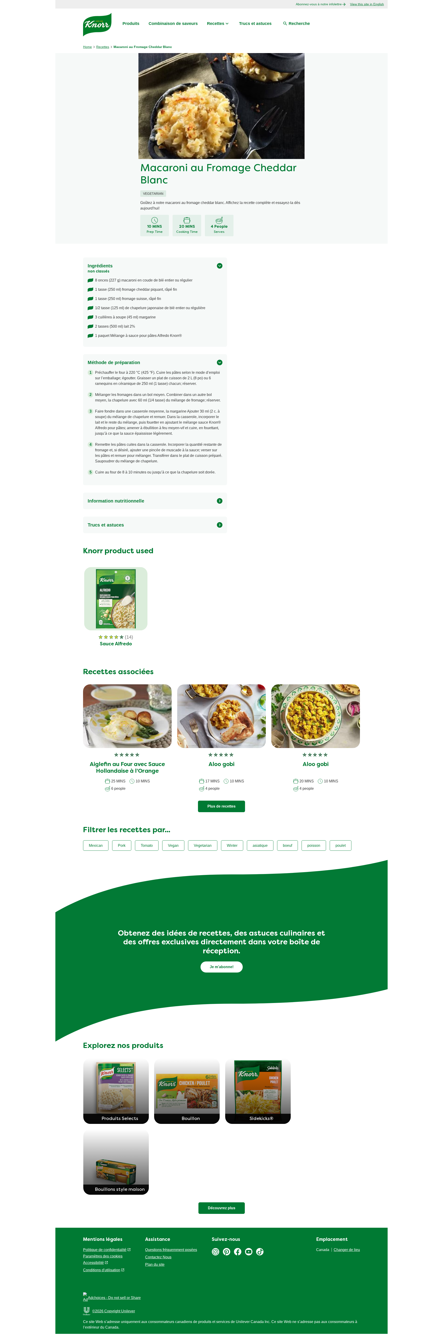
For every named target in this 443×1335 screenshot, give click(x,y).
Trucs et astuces (255, 23)
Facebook (237, 1251)
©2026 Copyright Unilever (113, 1311)
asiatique (260, 845)
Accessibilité (93, 1263)
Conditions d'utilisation (101, 1270)
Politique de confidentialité (104, 1250)
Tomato (147, 845)
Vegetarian (203, 845)
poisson (313, 845)
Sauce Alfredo (116, 644)
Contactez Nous (158, 1257)
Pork (122, 845)
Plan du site (155, 1264)
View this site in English (367, 4)
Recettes (215, 23)
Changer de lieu (347, 1250)
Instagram (215, 1251)
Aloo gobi (221, 764)
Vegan (173, 845)
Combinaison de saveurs (173, 23)
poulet (340, 845)
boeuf (287, 845)
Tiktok (259, 1251)
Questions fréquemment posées (171, 1250)
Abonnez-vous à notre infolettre (319, 4)
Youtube (248, 1251)
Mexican (96, 845)
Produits (131, 23)
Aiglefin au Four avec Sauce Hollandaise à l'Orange (127, 768)
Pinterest (226, 1251)
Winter (232, 845)
